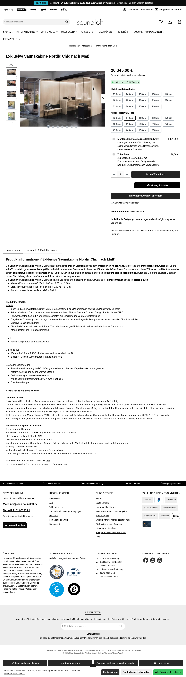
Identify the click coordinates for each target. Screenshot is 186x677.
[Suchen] (67, 22)
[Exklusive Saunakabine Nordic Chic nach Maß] (62, 99)
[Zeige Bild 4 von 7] (62, 127)
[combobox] (33, 22)
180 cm (117, 100)
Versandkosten (86, 650)
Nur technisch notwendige (136, 672)
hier (48, 460)
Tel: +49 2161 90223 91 (16, 510)
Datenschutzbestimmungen (63, 638)
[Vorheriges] (22, 98)
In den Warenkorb (155, 174)
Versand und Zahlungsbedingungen (65, 511)
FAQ (98, 537)
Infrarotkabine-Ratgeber (107, 507)
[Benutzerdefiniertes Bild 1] (56, 572)
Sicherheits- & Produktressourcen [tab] (42, 250)
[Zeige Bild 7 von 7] (76, 127)
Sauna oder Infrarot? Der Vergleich (111, 511)
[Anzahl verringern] (114, 174)
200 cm (142, 100)
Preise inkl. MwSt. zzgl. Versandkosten (128, 75)
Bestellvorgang (102, 503)
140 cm (130, 94)
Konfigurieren (110, 672)
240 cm (130, 106)
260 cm (155, 106)
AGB (51, 503)
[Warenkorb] (179, 22)
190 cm (130, 100)
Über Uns (53, 515)
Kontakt (99, 499)
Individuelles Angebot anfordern (145, 195)
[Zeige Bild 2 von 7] (53, 127)
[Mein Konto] (170, 22)
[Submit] (120, 626)
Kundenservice (60, 464)
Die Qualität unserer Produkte (109, 524)
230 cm (117, 106)
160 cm (155, 94)
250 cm (142, 106)
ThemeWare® (117, 653)
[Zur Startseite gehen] (93, 21)
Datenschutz (55, 524)
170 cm (168, 94)
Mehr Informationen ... (14, 673)
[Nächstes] (103, 98)
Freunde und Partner (58, 520)
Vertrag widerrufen (15, 525)
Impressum (54, 499)
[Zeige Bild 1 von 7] (48, 127)
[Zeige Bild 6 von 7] (71, 127)
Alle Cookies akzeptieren (168, 672)
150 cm (142, 94)
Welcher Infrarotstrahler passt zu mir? (113, 520)
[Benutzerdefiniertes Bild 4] (74, 589)
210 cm (155, 100)
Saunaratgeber (102, 515)
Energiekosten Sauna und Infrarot (111, 532)
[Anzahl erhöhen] (127, 174)
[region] (55, 98)
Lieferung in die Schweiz (106, 528)
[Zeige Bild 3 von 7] (58, 127)
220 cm (168, 100)
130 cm (117, 94)
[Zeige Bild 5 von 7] (67, 127)
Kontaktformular (25, 516)
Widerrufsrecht (56, 507)
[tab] (13, 250)
